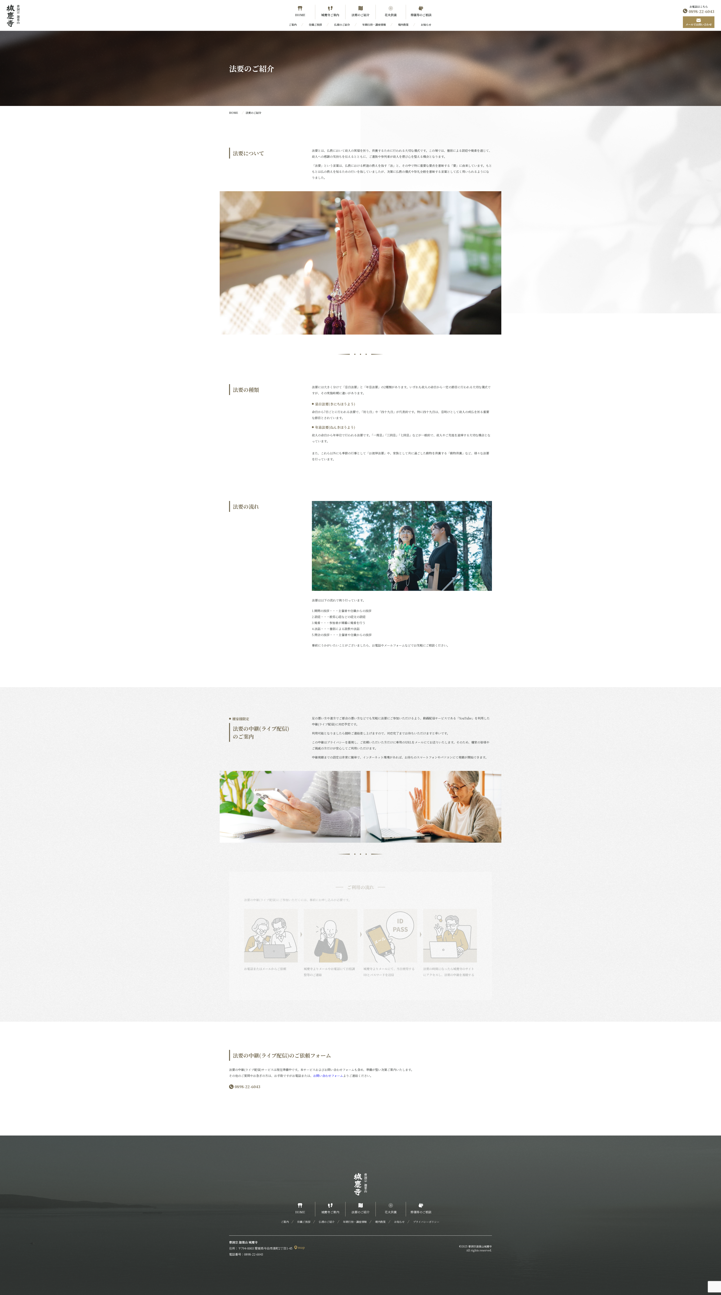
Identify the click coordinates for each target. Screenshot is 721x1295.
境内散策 (403, 24)
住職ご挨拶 (315, 24)
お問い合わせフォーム (328, 1076)
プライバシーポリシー (426, 1222)
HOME (233, 113)
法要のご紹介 (253, 113)
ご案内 (293, 24)
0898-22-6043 (247, 1086)
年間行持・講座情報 (374, 24)
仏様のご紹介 (342, 24)
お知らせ (426, 24)
